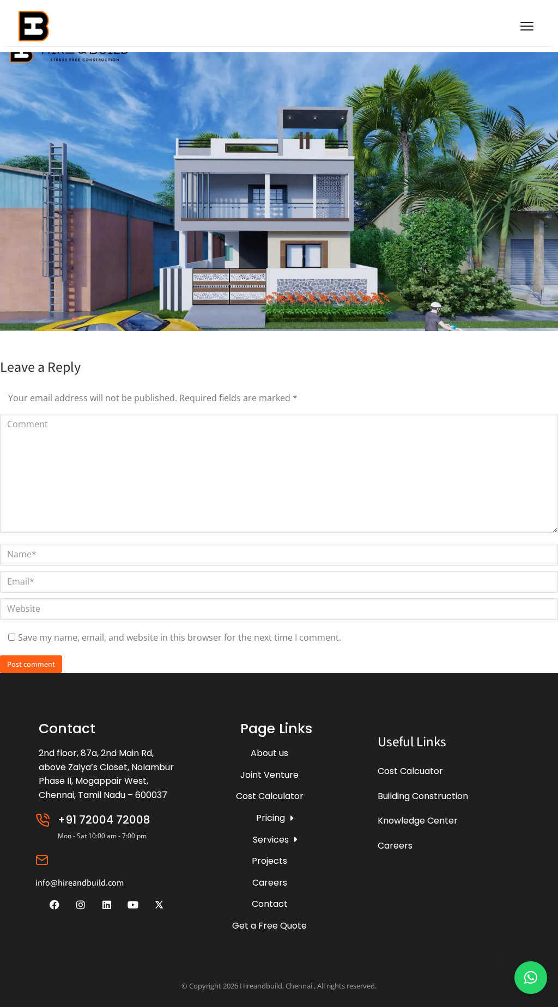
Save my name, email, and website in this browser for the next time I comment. (179, 637)
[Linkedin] (107, 905)
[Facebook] (54, 905)
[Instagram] (81, 905)
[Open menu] (526, 26)
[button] (530, 977)
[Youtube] (133, 905)
